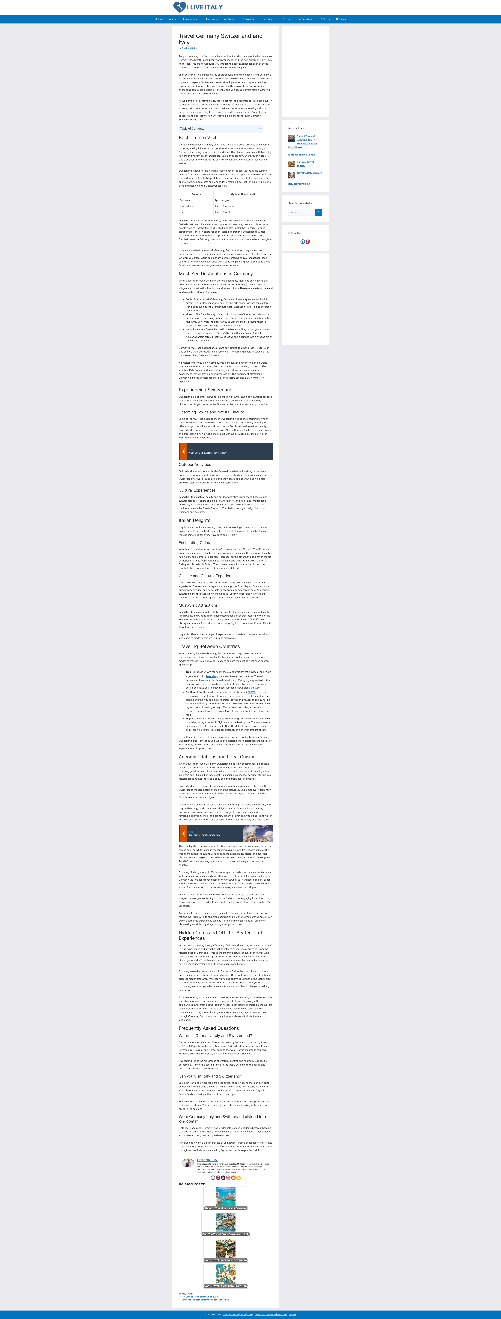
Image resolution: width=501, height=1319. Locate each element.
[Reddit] (233, 1178)
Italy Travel (187, 1294)
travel (252, 692)
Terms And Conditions (265, 1314)
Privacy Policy (246, 1314)
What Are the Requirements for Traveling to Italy (205, 1300)
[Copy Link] (238, 1178)
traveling (212, 676)
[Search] (318, 212)
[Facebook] (213, 1178)
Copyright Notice (231, 1314)
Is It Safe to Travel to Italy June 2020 (200, 1297)
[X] (223, 1178)
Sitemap (292, 1314)
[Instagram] (228, 1178)
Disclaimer (282, 1314)
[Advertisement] (281, 7)
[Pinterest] (218, 1178)
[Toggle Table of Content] (258, 129)
